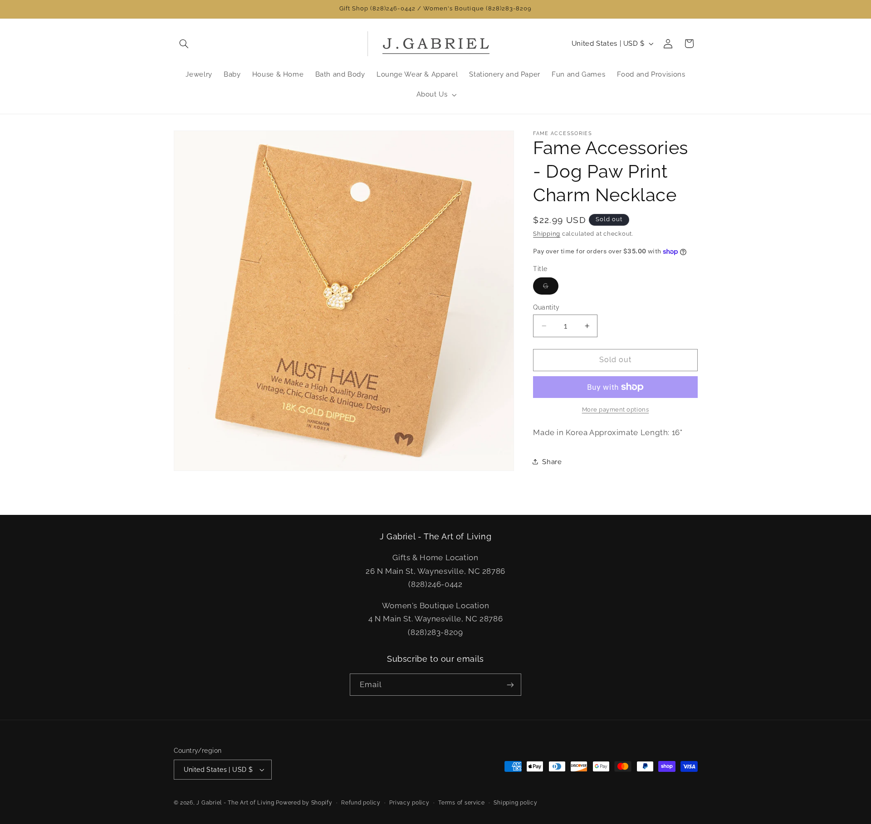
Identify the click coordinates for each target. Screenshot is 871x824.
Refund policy (361, 803)
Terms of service (461, 803)
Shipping (546, 233)
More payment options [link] (615, 409)
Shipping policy (515, 803)
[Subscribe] (510, 685)
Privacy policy (409, 803)
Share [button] (552, 461)
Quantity (546, 307)
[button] (184, 43)
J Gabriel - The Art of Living (235, 803)
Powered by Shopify (304, 803)
